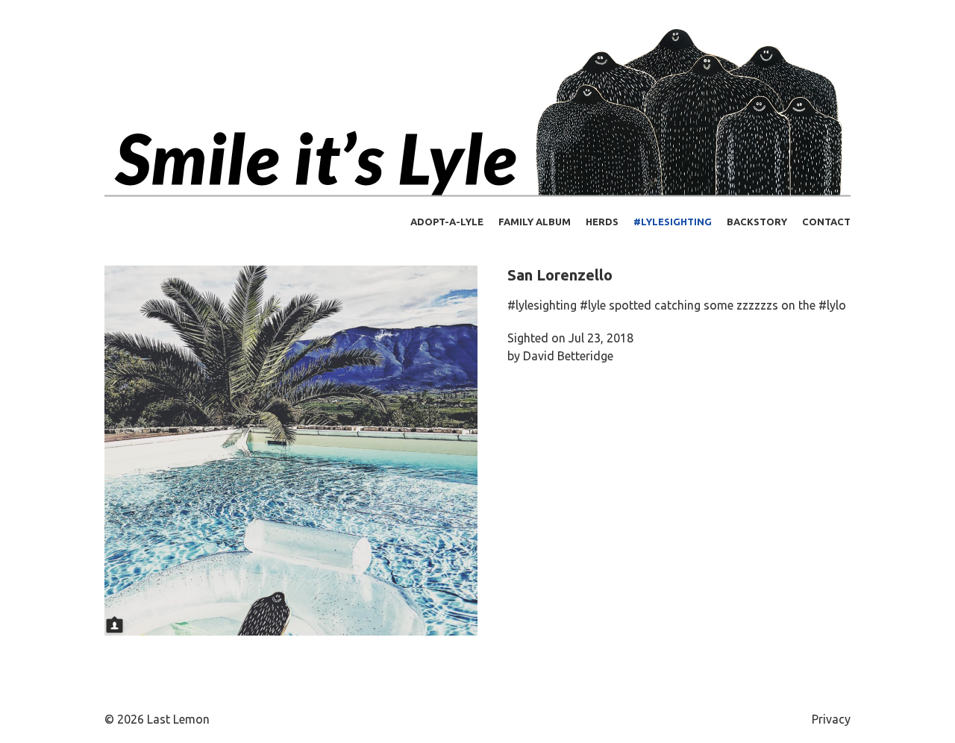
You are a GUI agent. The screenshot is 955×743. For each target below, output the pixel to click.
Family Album (534, 221)
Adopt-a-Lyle (446, 221)
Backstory (757, 221)
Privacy (831, 719)
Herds (602, 221)
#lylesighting (672, 221)
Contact (826, 221)
